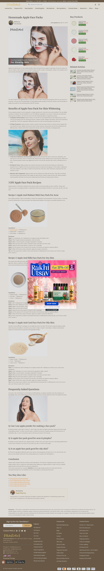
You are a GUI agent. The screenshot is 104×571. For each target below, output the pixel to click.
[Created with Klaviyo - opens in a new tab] (52, 310)
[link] (52, 284)
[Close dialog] (74, 262)
